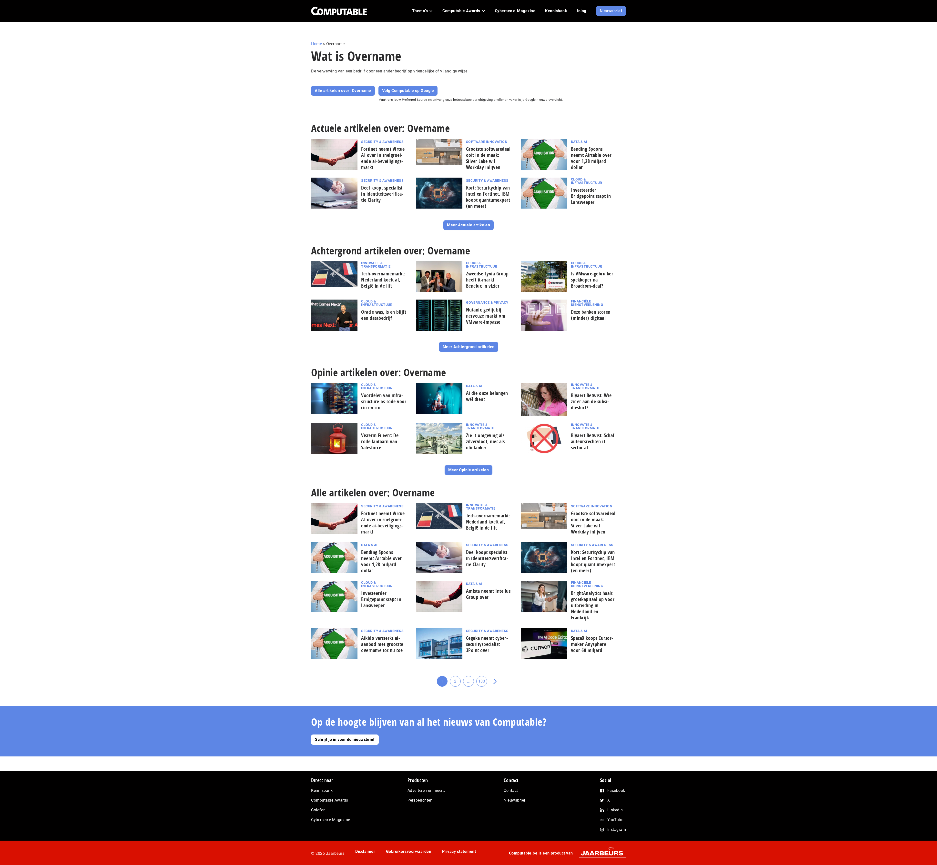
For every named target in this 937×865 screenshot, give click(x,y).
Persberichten (420, 800)
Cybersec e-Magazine (330, 819)
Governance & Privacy (487, 302)
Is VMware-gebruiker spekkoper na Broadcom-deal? (592, 279)
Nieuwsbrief (515, 800)
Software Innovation (487, 142)
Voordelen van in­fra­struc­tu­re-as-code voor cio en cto (383, 401)
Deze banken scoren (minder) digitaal (591, 315)
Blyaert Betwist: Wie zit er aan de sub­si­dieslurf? (591, 401)
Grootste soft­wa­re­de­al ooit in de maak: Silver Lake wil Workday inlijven (488, 158)
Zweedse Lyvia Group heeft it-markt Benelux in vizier (487, 279)
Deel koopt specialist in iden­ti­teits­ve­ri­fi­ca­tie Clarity (382, 193)
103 (482, 683)
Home (316, 43)
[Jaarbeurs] (600, 853)
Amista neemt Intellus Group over (488, 594)
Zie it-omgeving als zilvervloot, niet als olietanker (485, 441)
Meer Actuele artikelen (468, 225)
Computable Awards (329, 800)
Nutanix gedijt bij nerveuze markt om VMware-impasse (486, 315)
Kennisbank (322, 790)
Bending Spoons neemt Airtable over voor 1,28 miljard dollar (591, 158)
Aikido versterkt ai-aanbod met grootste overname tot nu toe (382, 644)
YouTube (615, 819)
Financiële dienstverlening (587, 303)
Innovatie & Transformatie (376, 264)
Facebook (616, 790)
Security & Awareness (382, 142)
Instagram (616, 829)
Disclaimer (365, 851)
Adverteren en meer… (426, 790)
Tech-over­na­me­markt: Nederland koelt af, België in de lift (383, 279)
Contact (511, 790)
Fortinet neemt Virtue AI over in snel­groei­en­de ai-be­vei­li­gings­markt (383, 158)
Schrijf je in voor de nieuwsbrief (345, 739)
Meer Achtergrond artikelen (469, 346)
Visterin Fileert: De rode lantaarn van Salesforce (379, 441)
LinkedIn (615, 810)
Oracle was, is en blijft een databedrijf (383, 315)
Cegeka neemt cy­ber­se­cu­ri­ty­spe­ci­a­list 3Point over (487, 644)
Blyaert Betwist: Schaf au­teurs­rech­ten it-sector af (592, 441)
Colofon (318, 810)
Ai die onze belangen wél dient (487, 396)
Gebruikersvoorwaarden (408, 851)
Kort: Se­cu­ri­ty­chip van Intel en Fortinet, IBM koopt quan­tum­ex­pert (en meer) (488, 196)
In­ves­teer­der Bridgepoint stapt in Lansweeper (591, 196)
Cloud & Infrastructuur (586, 181)
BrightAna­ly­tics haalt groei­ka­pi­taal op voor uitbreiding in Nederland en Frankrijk (593, 605)
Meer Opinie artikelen (468, 470)
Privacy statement (459, 851)
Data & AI (579, 142)
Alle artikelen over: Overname (343, 90)
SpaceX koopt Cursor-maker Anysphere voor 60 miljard (592, 644)
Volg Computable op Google (408, 90)
